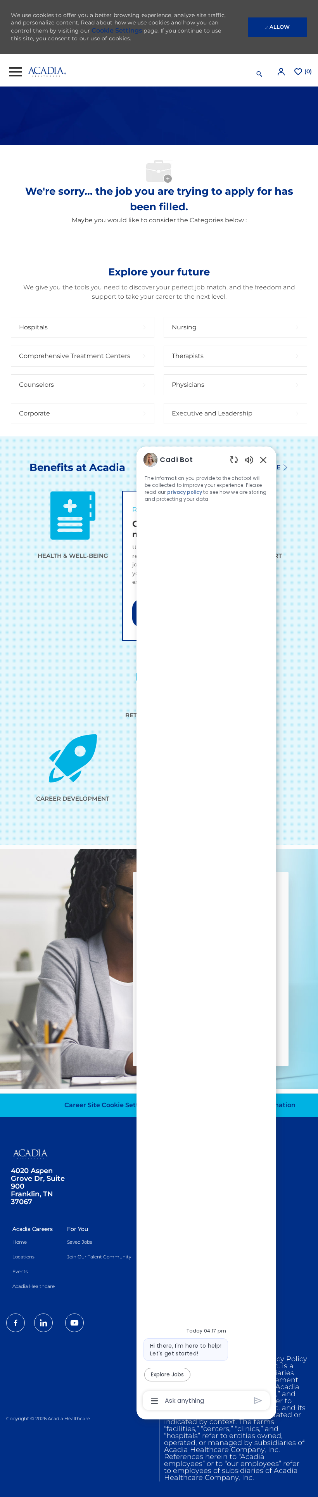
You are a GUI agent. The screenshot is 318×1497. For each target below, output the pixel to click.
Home (19, 1242)
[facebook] (15, 1323)
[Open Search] (259, 74)
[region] (206, 929)
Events (20, 1271)
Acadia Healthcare (33, 1286)
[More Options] (154, 1400)
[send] (258, 1400)
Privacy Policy (283, 1359)
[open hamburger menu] (15, 71)
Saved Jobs (79, 1242)
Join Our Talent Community (99, 1257)
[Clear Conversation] (234, 459)
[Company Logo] (47, 71)
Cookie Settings (117, 30)
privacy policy (184, 492)
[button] (282, 71)
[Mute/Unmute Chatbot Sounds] (249, 459)
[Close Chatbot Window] (263, 459)
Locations (23, 1257)
